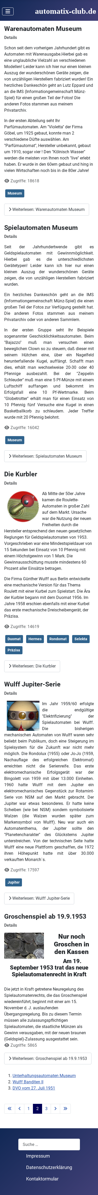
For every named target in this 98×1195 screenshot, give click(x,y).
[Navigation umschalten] (8, 11)
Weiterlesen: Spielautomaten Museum (46, 456)
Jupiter (14, 882)
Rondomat (58, 639)
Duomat (14, 639)
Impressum (38, 1156)
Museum (15, 193)
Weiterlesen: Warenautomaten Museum (48, 209)
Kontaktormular (42, 1178)
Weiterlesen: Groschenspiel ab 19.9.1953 (49, 1058)
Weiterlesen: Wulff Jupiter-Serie (40, 898)
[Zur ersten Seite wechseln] (9, 1109)
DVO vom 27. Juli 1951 (34, 1088)
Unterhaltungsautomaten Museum (44, 1075)
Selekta (80, 639)
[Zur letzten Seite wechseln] (65, 1109)
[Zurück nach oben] (89, 1185)
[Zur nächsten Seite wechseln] (55, 1109)
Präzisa (14, 650)
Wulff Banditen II (28, 1081)
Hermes (35, 639)
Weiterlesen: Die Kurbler (33, 666)
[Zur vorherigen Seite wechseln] (19, 1109)
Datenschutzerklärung (49, 1167)
